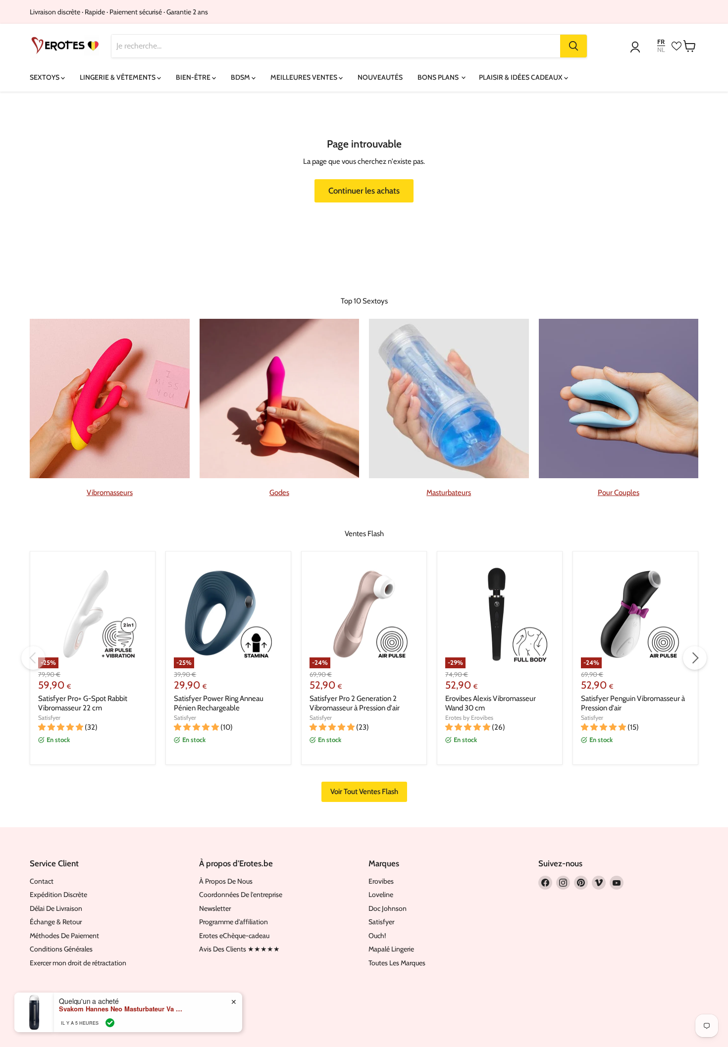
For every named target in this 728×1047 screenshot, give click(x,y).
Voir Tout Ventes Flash (364, 791)
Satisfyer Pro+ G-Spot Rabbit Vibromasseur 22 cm (82, 703)
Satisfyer (49, 717)
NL (661, 49)
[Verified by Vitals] (109, 1022)
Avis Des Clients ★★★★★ (239, 949)
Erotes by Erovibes (469, 717)
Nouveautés (380, 77)
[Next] (695, 658)
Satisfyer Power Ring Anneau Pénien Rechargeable (218, 703)
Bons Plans (438, 77)
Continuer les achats (364, 191)
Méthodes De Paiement (64, 935)
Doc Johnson (387, 908)
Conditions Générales (61, 949)
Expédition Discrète (58, 894)
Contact (41, 881)
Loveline (380, 894)
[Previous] (33, 658)
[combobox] (336, 46)
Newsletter (215, 908)
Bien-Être (194, 77)
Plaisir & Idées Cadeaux (521, 77)
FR (661, 42)
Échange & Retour (56, 921)
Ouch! (377, 935)
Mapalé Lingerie (391, 949)
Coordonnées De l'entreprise (240, 894)
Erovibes (381, 881)
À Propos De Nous (226, 881)
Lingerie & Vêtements (118, 77)
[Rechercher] (573, 46)
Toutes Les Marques (396, 962)
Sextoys (45, 77)
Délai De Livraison (56, 908)
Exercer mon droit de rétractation (78, 962)
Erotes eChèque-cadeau (234, 935)
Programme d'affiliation (233, 921)
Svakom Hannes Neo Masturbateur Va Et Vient (121, 1009)
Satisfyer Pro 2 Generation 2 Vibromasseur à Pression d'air (355, 703)
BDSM (241, 77)
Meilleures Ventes (304, 77)
